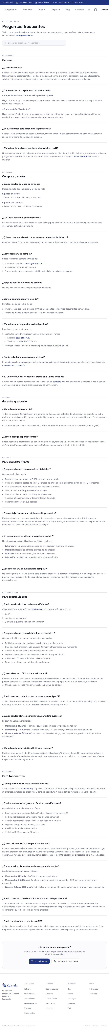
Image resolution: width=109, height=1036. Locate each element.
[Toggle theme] (89, 10)
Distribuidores (25, 3)
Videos (70, 994)
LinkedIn (95, 1026)
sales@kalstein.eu (24, 35)
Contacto (79, 9)
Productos (27, 9)
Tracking (79, 3)
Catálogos (72, 998)
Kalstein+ (28, 989)
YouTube (104, 1026)
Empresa (56, 9)
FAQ (69, 1008)
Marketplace (29, 994)
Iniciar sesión (29, 1013)
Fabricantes (43, 3)
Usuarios (9, 3)
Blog (67, 9)
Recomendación (62, 3)
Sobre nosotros (52, 989)
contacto (9, 365)
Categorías (9, 9)
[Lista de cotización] (95, 9)
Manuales (72, 1003)
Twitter (87, 1026)
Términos (93, 994)
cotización (20, 365)
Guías (40, 9)
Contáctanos (41, 961)
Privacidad (93, 989)
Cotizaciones (29, 998)
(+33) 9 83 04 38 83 (68, 961)
